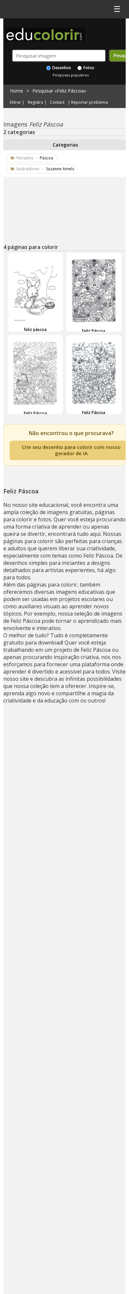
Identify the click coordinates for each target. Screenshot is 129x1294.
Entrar (15, 102)
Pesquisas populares (71, 74)
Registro (35, 102)
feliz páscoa (35, 329)
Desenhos (61, 67)
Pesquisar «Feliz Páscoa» (59, 91)
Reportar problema (89, 102)
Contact (57, 102)
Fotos (88, 67)
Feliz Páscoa (93, 331)
